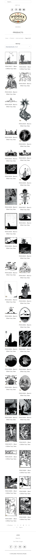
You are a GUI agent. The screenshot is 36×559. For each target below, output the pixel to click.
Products (18, 32)
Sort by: (18, 43)
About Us (18, 538)
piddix (14, 553)
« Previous (10, 525)
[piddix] (18, 18)
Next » (21, 527)
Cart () (17, 5)
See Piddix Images (18, 541)
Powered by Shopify (21, 553)
